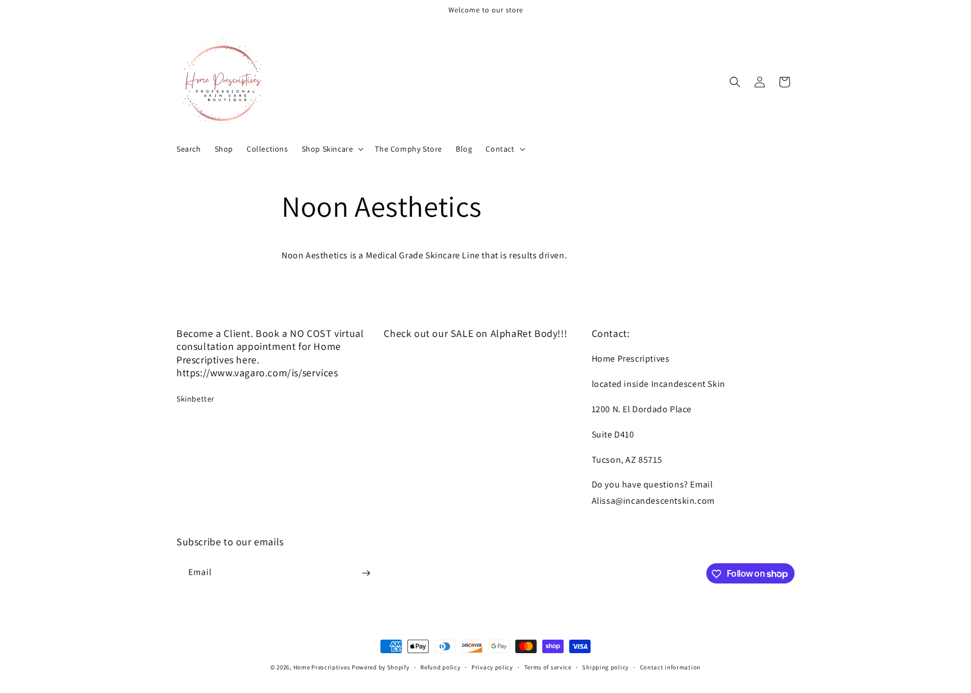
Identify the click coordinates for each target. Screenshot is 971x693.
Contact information (670, 667)
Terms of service (547, 667)
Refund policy (440, 667)
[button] (332, 149)
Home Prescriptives (322, 667)
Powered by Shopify (381, 667)
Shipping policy (605, 667)
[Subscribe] (365, 573)
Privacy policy (492, 667)
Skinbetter (195, 399)
